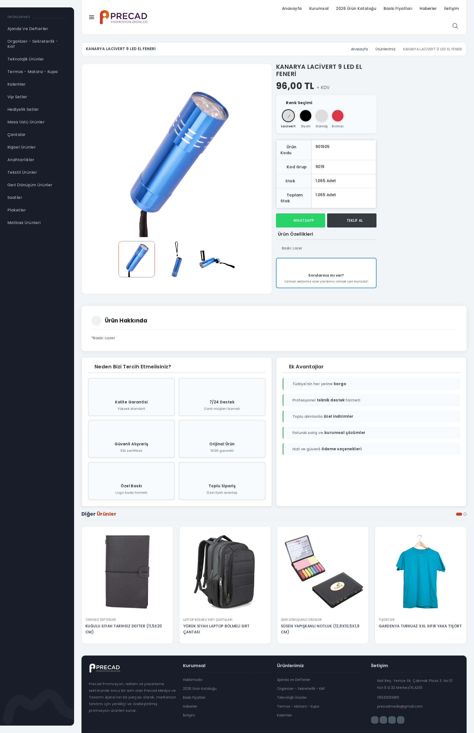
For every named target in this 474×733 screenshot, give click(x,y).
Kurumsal (319, 8)
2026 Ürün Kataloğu (356, 8)
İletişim (451, 8)
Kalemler (284, 715)
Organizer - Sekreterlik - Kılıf (301, 688)
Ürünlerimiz (385, 49)
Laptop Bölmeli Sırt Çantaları (208, 620)
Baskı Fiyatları (398, 8)
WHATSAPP (303, 220)
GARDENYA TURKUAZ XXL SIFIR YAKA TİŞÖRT (420, 626)
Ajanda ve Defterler (293, 679)
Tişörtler (387, 620)
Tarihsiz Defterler (100, 620)
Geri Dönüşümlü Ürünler (301, 620)
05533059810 (388, 697)
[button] (459, 514)
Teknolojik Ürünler (292, 697)
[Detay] (127, 612)
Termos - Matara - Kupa (298, 706)
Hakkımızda (192, 679)
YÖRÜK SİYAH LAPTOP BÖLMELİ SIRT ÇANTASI (216, 629)
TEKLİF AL (354, 220)
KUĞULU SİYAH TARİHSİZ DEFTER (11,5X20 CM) (123, 629)
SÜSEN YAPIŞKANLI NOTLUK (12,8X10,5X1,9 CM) (320, 629)
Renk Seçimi (299, 103)
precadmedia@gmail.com (400, 706)
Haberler (428, 8)
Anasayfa (292, 8)
